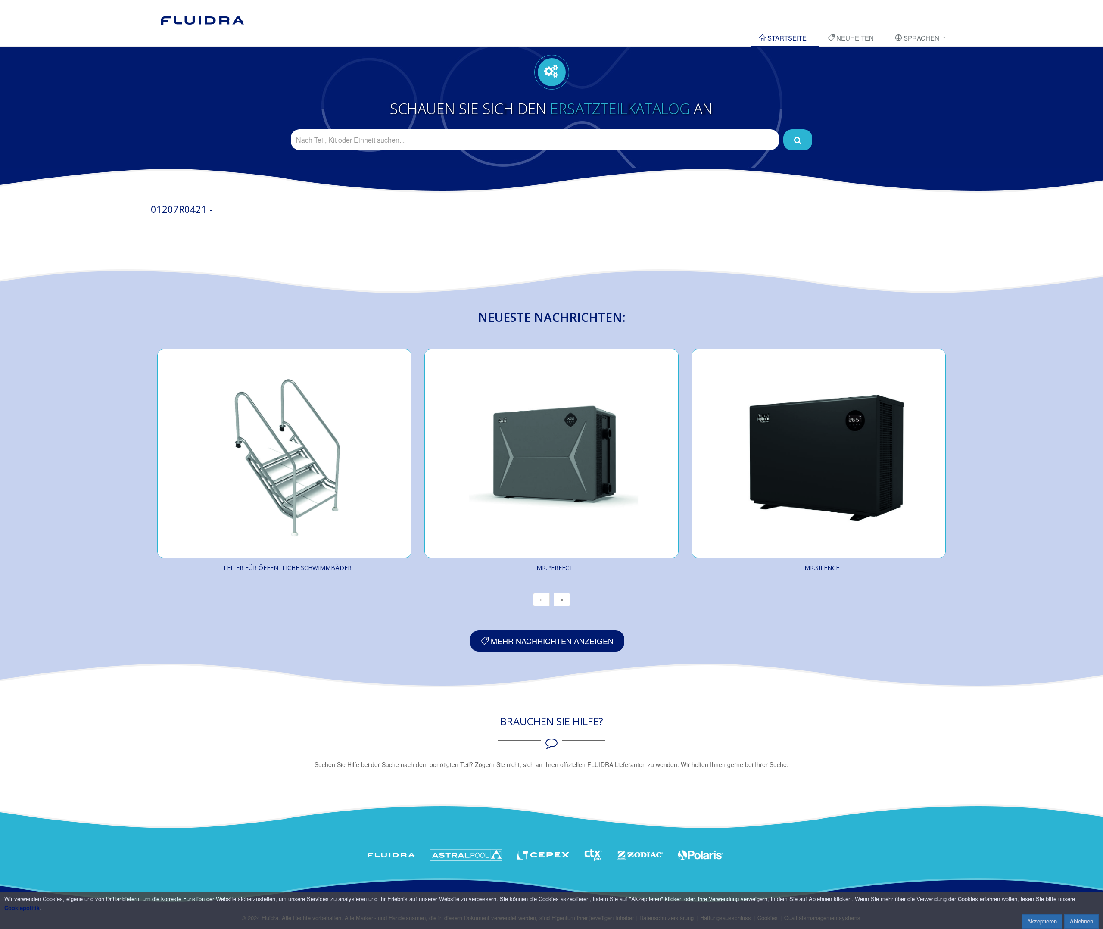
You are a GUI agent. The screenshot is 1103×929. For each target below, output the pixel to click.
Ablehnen (1081, 921)
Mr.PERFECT (554, 568)
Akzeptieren (1042, 921)
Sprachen (920, 37)
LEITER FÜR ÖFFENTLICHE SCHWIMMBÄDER (288, 568)
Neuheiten (854, 37)
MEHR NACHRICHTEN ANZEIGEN (551, 640)
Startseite (786, 37)
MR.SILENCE (821, 568)
